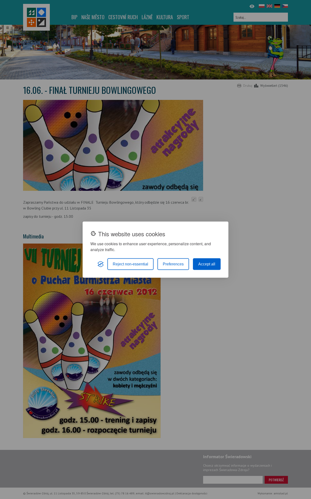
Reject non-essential (130, 264)
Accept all (206, 264)
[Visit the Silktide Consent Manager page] (101, 264)
